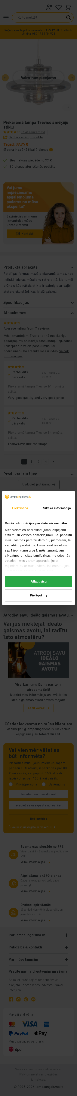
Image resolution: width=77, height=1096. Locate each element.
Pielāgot (36, 595)
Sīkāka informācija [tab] (57, 508)
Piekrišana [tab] (20, 508)
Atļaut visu (39, 581)
